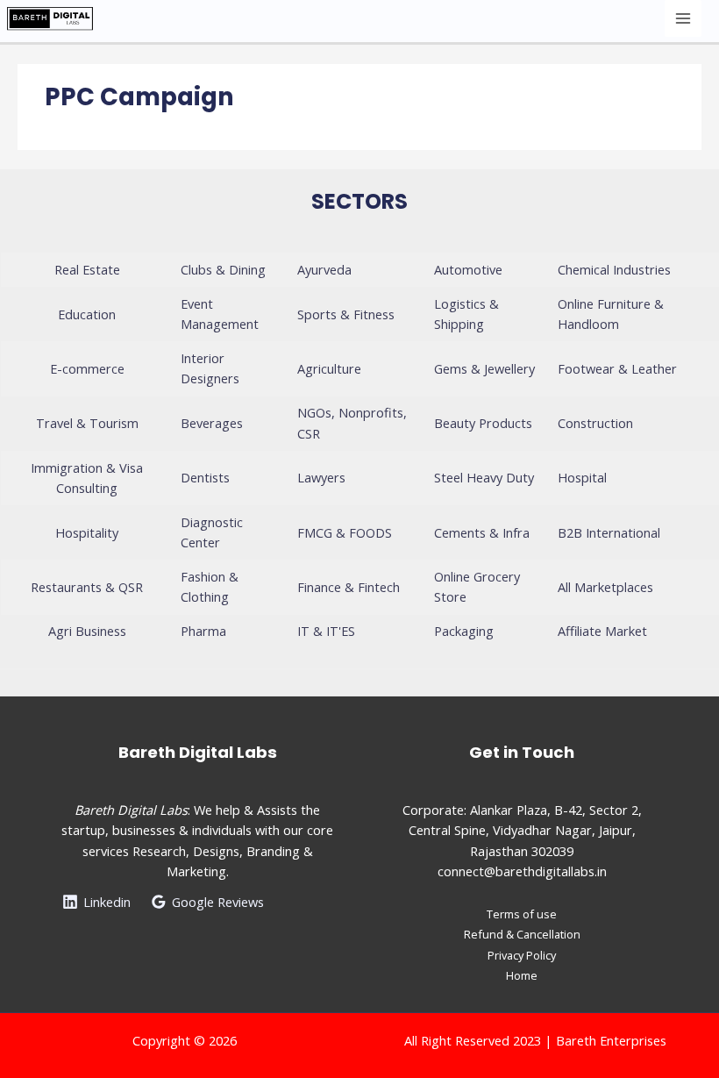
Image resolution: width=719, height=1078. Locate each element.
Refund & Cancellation (522, 934)
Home (521, 975)
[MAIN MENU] (683, 18)
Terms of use (522, 914)
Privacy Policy (522, 955)
